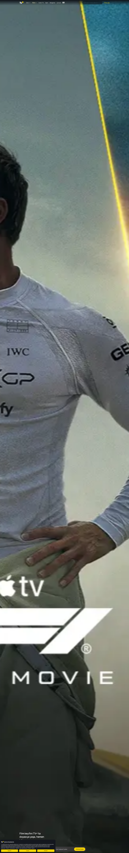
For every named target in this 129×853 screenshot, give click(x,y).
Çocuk (59, 3)
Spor (46, 3)
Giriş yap (107, 3)
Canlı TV (41, 3)
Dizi (27, 3)
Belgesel (52, 3)
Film (33, 3)
